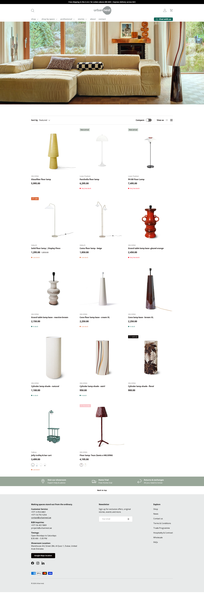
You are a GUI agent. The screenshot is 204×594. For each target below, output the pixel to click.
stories (81, 19)
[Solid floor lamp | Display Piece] (53, 219)
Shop (155, 509)
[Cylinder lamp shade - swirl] (102, 357)
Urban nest (40, 583)
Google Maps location (43, 555)
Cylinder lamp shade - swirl (92, 386)
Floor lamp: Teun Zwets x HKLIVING (96, 455)
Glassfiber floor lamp (41, 179)
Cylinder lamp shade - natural (45, 386)
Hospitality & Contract (163, 532)
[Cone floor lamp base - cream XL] (102, 288)
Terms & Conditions (162, 523)
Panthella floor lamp (89, 179)
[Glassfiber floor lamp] (53, 150)
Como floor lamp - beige (91, 248)
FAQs (155, 542)
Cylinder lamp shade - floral (141, 386)
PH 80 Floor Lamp (136, 179)
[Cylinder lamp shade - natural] (53, 357)
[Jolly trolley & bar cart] (53, 426)
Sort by (34, 120)
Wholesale (158, 537)
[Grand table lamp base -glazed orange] (150, 219)
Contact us (158, 518)
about (93, 19)
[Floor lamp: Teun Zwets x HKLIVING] (102, 426)
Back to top (102, 490)
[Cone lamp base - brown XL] (150, 288)
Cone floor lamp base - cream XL (95, 317)
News (155, 514)
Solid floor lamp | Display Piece (45, 248)
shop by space (48, 19)
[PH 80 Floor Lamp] (150, 150)
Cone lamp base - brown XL (140, 317)
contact (102, 19)
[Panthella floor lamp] (102, 150)
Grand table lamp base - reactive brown (49, 317)
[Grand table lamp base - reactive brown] (53, 288)
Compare (140, 120)
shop (33, 19)
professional (66, 19)
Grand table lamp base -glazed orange (146, 248)
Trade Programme (161, 528)
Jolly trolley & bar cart (41, 455)
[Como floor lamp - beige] (102, 219)
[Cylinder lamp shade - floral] (150, 357)
